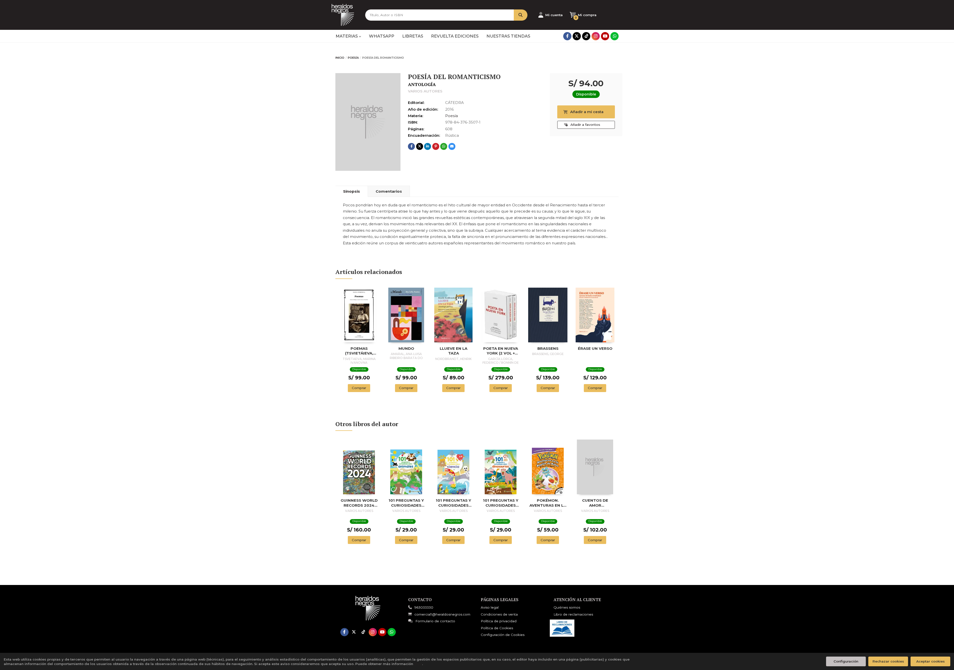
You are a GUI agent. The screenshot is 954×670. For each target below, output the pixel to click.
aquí (418, 664)
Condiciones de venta (499, 614)
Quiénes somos (567, 607)
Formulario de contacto (435, 621)
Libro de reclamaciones (573, 614)
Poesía (353, 57)
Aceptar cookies (930, 661)
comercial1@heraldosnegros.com (442, 614)
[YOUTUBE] (605, 36)
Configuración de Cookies (502, 635)
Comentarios (389, 191)
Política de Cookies (497, 628)
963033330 (423, 607)
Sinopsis (351, 191)
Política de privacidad (499, 621)
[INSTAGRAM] (596, 36)
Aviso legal (490, 607)
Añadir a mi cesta (586, 111)
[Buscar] (520, 15)
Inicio (339, 57)
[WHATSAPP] (614, 36)
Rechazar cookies (888, 661)
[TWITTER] (577, 36)
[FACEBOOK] (567, 36)
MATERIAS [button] (347, 36)
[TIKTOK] (586, 36)
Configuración (846, 661)
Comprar (359, 388)
